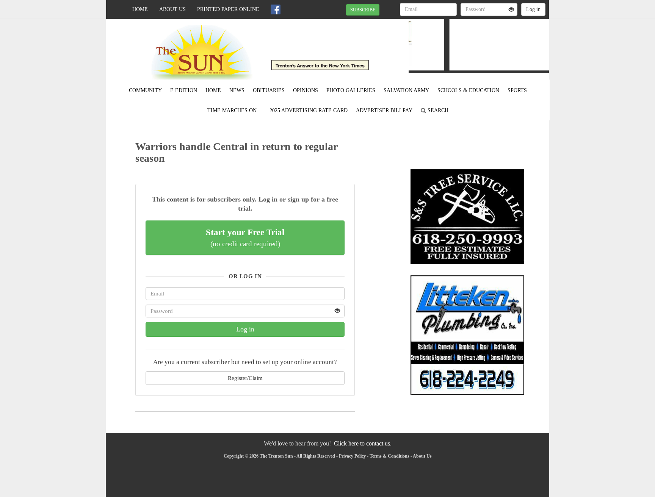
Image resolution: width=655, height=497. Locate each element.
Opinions (305, 90)
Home (140, 9)
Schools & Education (468, 90)
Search (437, 110)
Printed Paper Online (228, 9)
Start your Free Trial (245, 237)
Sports (517, 90)
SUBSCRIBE (362, 10)
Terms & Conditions (389, 456)
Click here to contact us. (363, 443)
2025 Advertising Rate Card (309, 110)
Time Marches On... (234, 110)
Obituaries (269, 90)
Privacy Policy (352, 456)
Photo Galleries (350, 90)
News (236, 90)
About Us (172, 9)
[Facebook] (275, 9)
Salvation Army (406, 90)
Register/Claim (245, 378)
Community (145, 90)
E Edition (183, 90)
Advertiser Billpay (384, 110)
